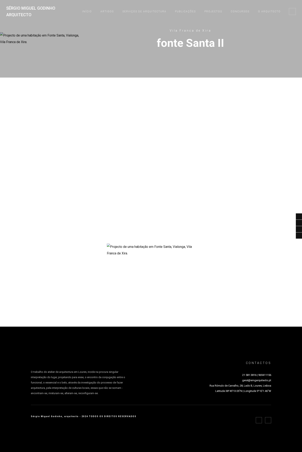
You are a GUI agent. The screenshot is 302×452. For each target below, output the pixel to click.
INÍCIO (87, 11)
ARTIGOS (107, 11)
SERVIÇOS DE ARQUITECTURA (144, 11)
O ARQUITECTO (269, 11)
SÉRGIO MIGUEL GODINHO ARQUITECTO (30, 11)
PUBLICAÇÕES (185, 11)
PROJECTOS (213, 11)
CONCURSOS (240, 11)
